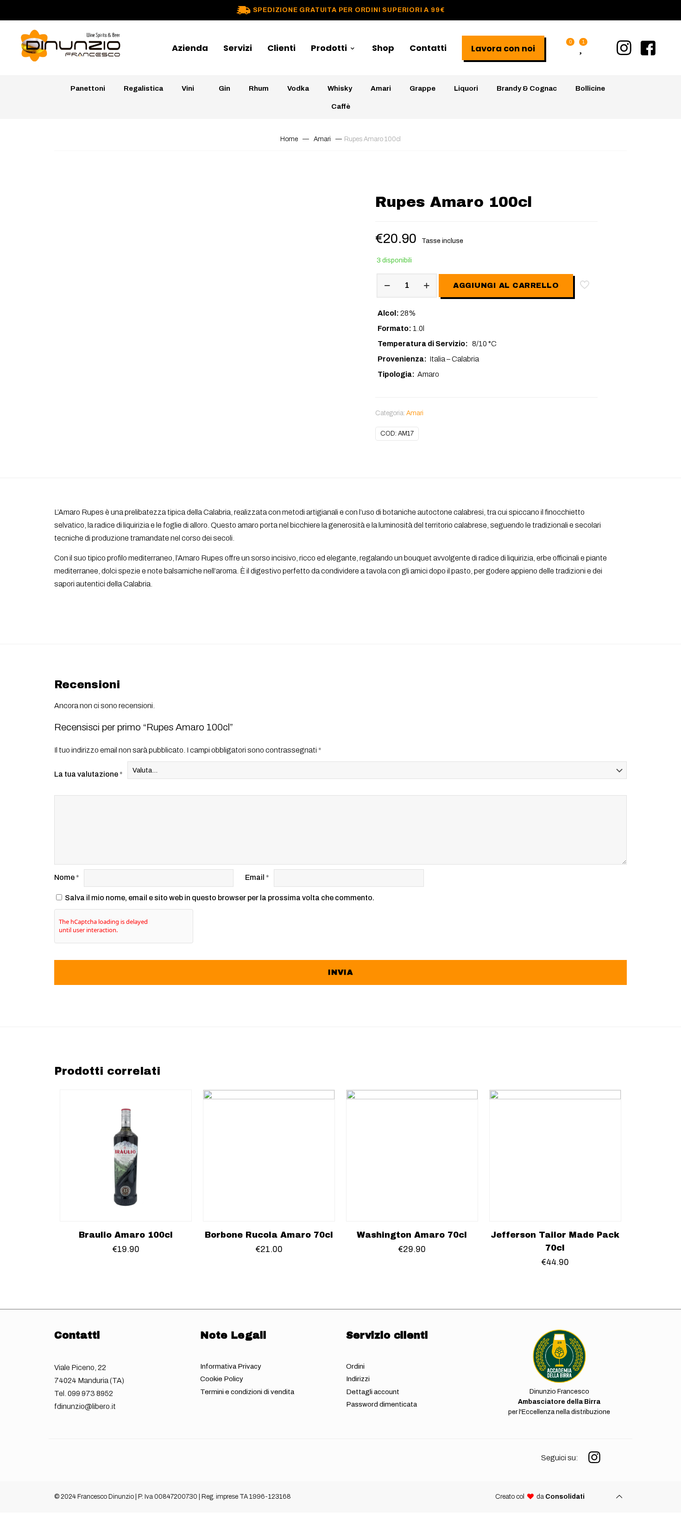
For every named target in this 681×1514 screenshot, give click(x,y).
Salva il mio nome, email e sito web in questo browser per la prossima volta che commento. (219, 898)
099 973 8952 (90, 1393)
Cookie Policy (221, 1379)
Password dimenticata (381, 1404)
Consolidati (565, 1496)
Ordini (355, 1366)
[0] (565, 48)
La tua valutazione (88, 774)
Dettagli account (372, 1392)
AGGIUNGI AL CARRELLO (506, 285)
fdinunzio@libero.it (85, 1406)
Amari (322, 139)
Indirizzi (358, 1379)
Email (257, 877)
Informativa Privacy (230, 1366)
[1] (580, 48)
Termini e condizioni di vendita (247, 1392)
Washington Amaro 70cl (412, 1235)
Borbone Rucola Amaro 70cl (269, 1235)
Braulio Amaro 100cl (126, 1235)
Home (289, 139)
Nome (66, 877)
